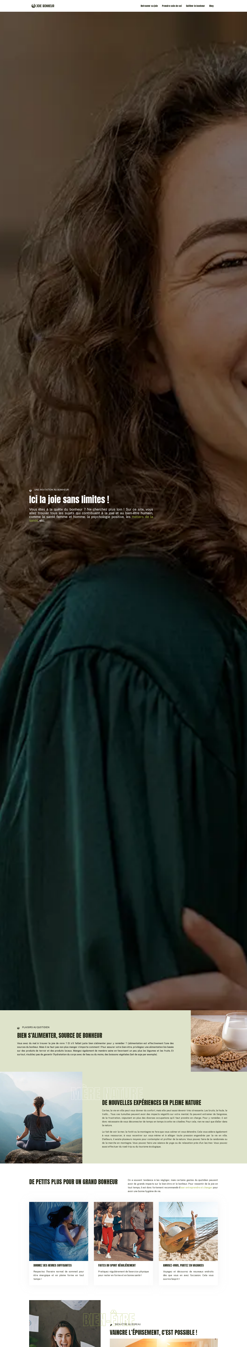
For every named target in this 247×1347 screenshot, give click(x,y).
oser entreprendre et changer (196, 1187)
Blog (211, 6)
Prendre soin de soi (172, 6)
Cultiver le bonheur (195, 6)
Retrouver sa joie (149, 6)
